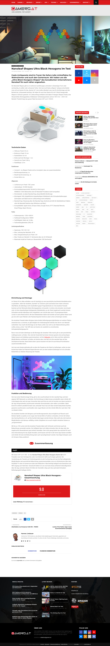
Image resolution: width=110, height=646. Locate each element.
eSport (38, 2)
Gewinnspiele (74, 2)
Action (77, 193)
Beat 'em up (94, 197)
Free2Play (83, 202)
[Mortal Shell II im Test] (46, 608)
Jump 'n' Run (92, 207)
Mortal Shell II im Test (56, 606)
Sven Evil (87, 121)
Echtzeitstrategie (83, 200)
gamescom (90, 202)
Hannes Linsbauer (17, 71)
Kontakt (86, 2)
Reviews (29, 2)
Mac (87, 209)
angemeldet (19, 560)
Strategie (78, 221)
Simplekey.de (74, 590)
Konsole (20, 513)
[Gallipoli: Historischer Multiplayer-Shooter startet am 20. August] (79, 149)
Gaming (20, 2)
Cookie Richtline (64, 644)
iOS (86, 207)
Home (13, 2)
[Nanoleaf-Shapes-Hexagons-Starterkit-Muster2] (42, 268)
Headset (92, 204)
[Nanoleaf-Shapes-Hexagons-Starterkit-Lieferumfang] (42, 123)
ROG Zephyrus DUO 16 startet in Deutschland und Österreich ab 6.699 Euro (90, 133)
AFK (46, 2)
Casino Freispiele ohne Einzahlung (79, 593)
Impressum (47, 644)
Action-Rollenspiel (80, 195)
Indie (83, 207)
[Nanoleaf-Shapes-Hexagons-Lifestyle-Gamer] (42, 373)
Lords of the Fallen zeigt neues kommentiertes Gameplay (62, 527)
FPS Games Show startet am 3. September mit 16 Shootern (90, 125)
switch (90, 221)
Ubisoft (84, 223)
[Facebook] (81, 632)
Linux (83, 209)
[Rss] (85, 636)
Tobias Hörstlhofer (56, 602)
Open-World (78, 214)
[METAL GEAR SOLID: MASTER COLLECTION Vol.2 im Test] (79, 118)
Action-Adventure (85, 193)
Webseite (47, 337)
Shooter (78, 218)
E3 (76, 200)
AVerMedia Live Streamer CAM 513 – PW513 (25, 527)
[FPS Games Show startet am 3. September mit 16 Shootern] (79, 125)
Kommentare (32, 551)
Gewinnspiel (78, 204)
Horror (77, 207)
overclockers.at (87, 644)
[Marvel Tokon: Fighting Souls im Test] (46, 600)
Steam (95, 218)
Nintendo (93, 211)
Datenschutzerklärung (55, 644)
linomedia (76, 644)
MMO (82, 211)
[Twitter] (85, 632)
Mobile (87, 211)
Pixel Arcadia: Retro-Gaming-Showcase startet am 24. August (90, 141)
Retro (84, 216)
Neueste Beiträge (82, 112)
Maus (92, 209)
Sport (90, 218)
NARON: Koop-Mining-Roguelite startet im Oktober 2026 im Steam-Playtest (24, 617)
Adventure (89, 195)
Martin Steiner (55, 614)
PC (24, 513)
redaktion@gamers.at (45, 637)
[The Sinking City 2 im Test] (46, 614)
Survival (84, 221)
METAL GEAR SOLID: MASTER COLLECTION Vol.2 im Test (90, 118)
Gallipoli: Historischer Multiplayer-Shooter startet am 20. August (89, 148)
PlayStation (89, 214)
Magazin (63, 2)
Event (77, 202)
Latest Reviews (47, 581)
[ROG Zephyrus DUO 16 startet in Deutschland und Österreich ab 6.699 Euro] (79, 132)
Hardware (13, 65)
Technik (53, 2)
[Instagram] (89, 632)
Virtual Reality (91, 223)
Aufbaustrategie (85, 197)
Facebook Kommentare (47, 551)
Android (78, 197)
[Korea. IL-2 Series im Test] (46, 594)
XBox (77, 225)
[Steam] (89, 636)
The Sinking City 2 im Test (58, 613)
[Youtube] (94, 632)
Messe (77, 211)
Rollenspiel (90, 216)
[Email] (81, 636)
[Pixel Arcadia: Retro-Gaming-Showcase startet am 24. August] (79, 141)
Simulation (84, 218)
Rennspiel (78, 216)
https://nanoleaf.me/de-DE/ (33, 480)
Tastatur (78, 223)
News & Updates (17, 581)
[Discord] (94, 636)
